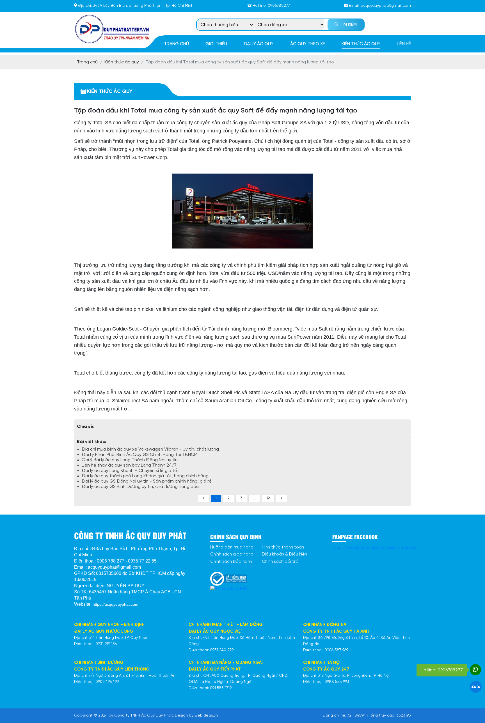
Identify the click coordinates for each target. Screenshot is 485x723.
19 (268, 498)
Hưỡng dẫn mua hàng (231, 547)
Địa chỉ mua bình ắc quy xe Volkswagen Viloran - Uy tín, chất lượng (150, 449)
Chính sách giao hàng (231, 554)
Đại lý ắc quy (258, 44)
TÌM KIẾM (348, 24)
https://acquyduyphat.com (115, 604)
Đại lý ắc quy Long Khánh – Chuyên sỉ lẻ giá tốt (130, 470)
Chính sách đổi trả (280, 561)
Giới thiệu (216, 44)
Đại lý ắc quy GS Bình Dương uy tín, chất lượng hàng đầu (140, 486)
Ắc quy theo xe (307, 44)
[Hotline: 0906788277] (475, 669)
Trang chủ (176, 44)
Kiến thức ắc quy (361, 44)
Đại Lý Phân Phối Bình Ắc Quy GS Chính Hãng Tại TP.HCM (140, 454)
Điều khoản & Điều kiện (284, 554)
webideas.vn (206, 715)
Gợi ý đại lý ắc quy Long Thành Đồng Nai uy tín (130, 460)
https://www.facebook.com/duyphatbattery (374, 548)
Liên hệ (404, 44)
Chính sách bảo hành (231, 561)
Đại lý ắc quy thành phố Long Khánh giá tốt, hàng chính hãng (145, 476)
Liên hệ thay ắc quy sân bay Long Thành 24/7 (129, 465)
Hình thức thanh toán (283, 547)
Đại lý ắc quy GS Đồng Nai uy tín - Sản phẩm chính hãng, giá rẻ (147, 481)
